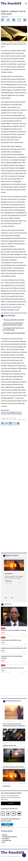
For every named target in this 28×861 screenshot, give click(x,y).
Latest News (8, 604)
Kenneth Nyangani (6, 672)
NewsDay (4, 835)
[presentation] (6, 598)
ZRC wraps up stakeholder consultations (14, 320)
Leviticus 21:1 (5, 413)
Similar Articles (12, 555)
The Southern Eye (6, 840)
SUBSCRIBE (11, 803)
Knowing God (7, 786)
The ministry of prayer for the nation (13, 766)
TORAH (12, 413)
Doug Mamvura (9, 583)
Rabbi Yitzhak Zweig (15, 16)
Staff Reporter (5, 652)
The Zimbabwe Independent (9, 836)
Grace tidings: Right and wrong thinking (14, 333)
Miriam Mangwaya (6, 634)
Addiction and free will (9, 745)
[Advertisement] (14, 491)
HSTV (3, 842)
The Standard (5, 838)
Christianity (18, 413)
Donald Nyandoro (6, 644)
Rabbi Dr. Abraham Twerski (10, 743)
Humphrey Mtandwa (8, 721)
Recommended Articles (13, 701)
